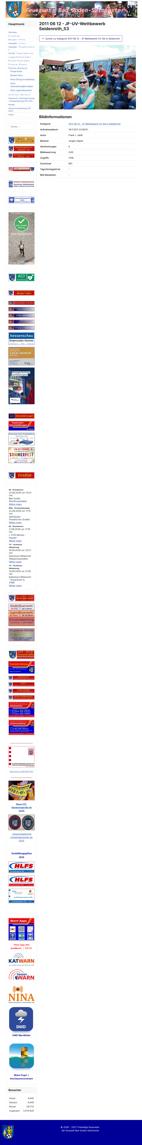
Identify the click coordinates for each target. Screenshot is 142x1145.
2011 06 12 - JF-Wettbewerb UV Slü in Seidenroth (95, 123)
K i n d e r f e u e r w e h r (19, 61)
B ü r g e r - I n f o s (16, 40)
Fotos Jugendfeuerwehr (21, 90)
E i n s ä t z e (13, 36)
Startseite (12, 32)
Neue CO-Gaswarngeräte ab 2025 (22, 807)
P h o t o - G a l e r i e (17, 68)
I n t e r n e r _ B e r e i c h (19, 95)
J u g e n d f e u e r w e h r (19, 57)
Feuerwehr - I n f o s (17, 43)
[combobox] (21, 127)
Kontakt (11, 105)
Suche (11, 115)
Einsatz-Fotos (16, 75)
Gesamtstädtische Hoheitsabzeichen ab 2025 (22, 837)
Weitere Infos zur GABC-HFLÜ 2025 (21, 771)
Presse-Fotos (16, 71)
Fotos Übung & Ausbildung (22, 79)
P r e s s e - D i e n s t (17, 64)
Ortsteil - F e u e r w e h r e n (20, 53)
